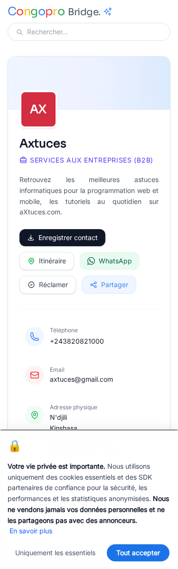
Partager (114, 284)
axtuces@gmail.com (81, 379)
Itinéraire (52, 261)
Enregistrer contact (68, 237)
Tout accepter (138, 553)
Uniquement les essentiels (55, 553)
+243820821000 (77, 341)
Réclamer (53, 284)
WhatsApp (115, 261)
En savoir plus (30, 531)
